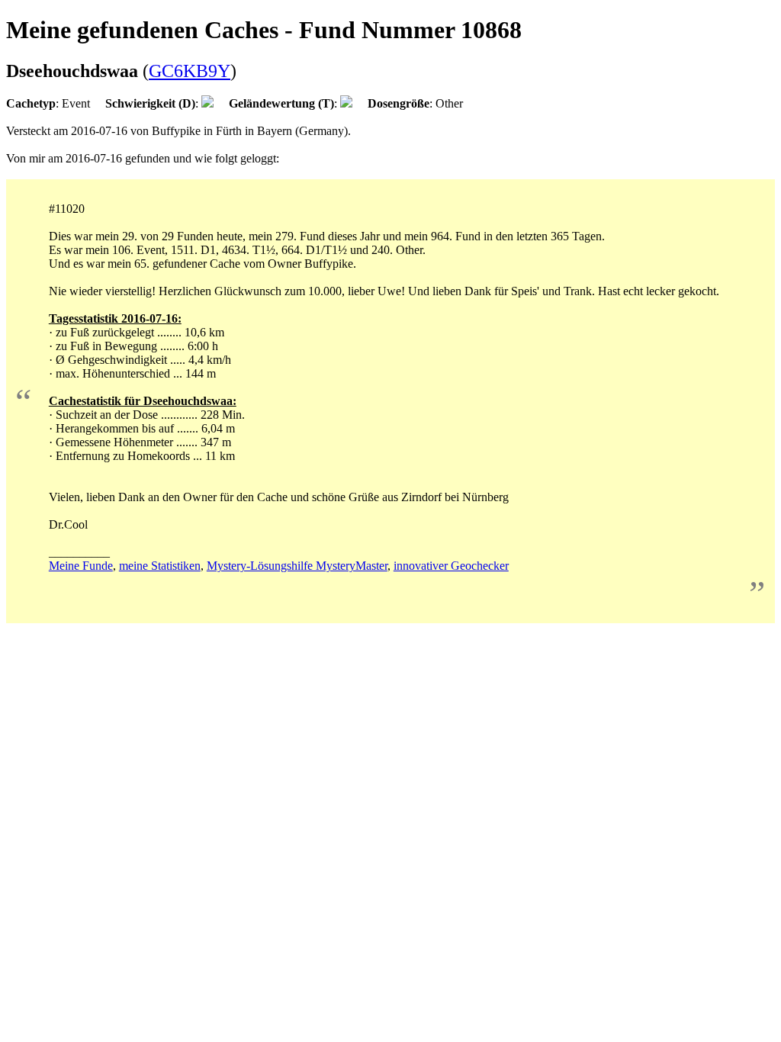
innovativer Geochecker (451, 565)
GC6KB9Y (189, 71)
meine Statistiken (160, 565)
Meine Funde (81, 565)
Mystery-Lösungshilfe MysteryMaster (297, 565)
